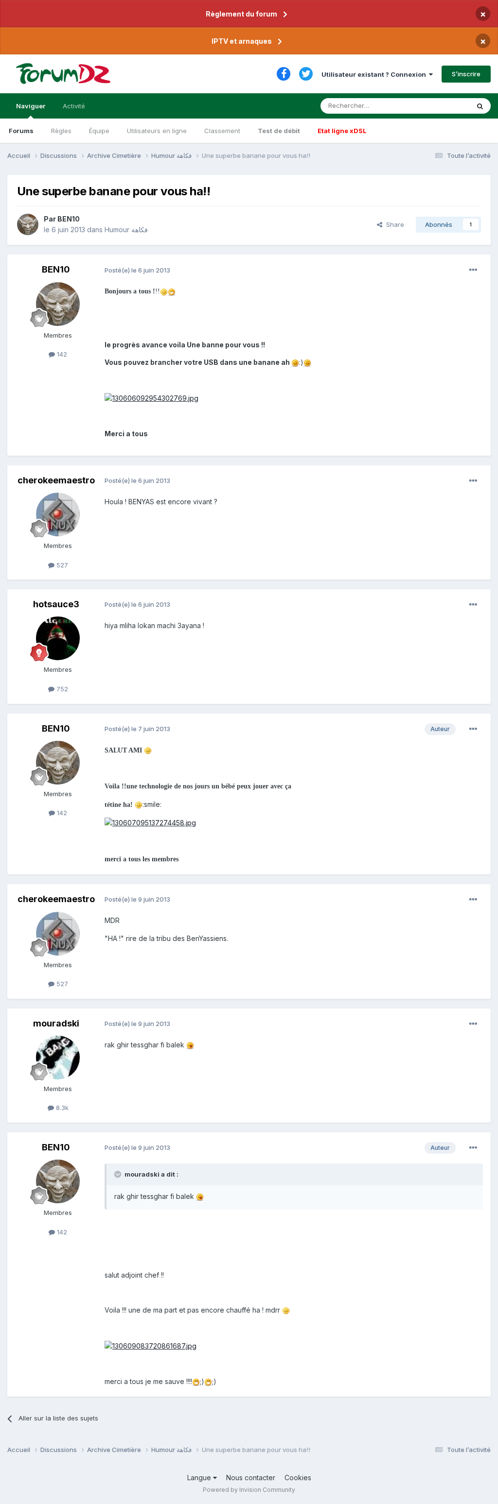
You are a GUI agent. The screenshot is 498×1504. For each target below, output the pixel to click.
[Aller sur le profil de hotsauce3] (58, 638)
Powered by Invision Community (249, 1489)
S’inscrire (466, 74)
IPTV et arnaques (242, 41)
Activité (74, 106)
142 (61, 354)
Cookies (298, 1477)
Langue (200, 1477)
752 (61, 689)
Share (393, 224)
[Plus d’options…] (473, 270)
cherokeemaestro (56, 480)
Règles (61, 131)
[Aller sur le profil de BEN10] (27, 224)
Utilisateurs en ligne (157, 131)
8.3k (61, 1107)
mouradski (56, 1023)
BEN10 (68, 219)
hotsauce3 (56, 604)
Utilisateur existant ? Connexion (375, 74)
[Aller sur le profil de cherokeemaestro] (58, 514)
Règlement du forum (241, 14)
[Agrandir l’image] (164, 291)
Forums (21, 131)
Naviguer (30, 106)
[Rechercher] (480, 106)
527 (61, 565)
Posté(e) (137, 270)
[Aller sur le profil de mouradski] (58, 1057)
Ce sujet (444, 105)
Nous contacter (250, 1477)
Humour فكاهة (126, 229)
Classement (222, 131)
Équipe (99, 131)
